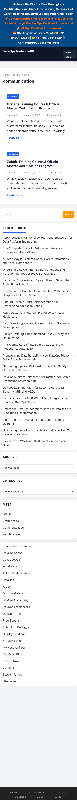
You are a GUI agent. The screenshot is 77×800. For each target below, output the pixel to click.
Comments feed (13, 527)
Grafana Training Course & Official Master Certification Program (33, 106)
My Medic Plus (12, 654)
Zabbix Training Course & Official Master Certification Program (33, 164)
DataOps (8, 580)
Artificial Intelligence (16, 573)
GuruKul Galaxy (13, 593)
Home (6, 74)
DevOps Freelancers (16, 607)
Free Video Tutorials (16, 546)
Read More (15, 137)
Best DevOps (11, 559)
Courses (13, 96)
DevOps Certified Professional (29, 18)
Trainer (57, 796)
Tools (39, 796)
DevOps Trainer (13, 614)
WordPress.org (13, 534)
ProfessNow (11, 661)
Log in (7, 514)
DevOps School (13, 553)
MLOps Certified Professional (41, 28)
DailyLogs (60, 792)
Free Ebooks (11, 620)
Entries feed (11, 521)
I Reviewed (10, 681)
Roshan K (12, 115)
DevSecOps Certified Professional (49, 23)
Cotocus (8, 668)
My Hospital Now (14, 647)
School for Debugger (16, 627)
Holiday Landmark (14, 634)
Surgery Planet (13, 641)
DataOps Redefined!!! (18, 51)
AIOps (7, 586)
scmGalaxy (10, 566)
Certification (35, 792)
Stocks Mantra (12, 674)
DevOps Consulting (15, 600)
